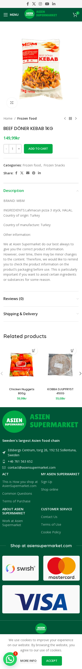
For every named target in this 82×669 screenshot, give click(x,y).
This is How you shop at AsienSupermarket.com (20, 484)
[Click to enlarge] (12, 103)
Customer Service (56, 509)
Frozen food (27, 118)
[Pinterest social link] (34, 173)
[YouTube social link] (47, 3)
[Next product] (76, 118)
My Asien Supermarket (60, 474)
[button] (34, 351)
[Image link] (41, 423)
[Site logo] (41, 14)
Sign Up (46, 482)
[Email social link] (28, 173)
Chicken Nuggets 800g (21, 391)
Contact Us (49, 517)
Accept (51, 661)
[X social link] (34, 3)
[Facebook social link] (28, 3)
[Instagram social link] (40, 3)
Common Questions (17, 493)
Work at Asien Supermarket (12, 523)
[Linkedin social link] (54, 3)
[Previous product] (65, 118)
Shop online (49, 489)
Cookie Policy (51, 532)
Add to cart (38, 149)
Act (5, 474)
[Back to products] (70, 118)
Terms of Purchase (16, 501)
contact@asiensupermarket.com (32, 467)
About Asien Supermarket (13, 511)
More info (28, 661)
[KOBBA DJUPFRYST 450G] (60, 365)
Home (8, 118)
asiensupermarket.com (49, 545)
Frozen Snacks (54, 165)
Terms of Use (51, 524)
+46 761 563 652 (20, 461)
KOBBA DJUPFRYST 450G (60, 391)
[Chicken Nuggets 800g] (21, 365)
